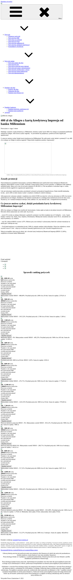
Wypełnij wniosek (6, 293)
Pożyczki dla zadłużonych (16, 43)
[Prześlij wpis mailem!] (5, 268)
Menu (60, 18)
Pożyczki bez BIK (13, 38)
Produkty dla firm (10, 87)
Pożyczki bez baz (13, 64)
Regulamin (4, 550)
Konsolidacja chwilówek (15, 46)
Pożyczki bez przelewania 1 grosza (18, 69)
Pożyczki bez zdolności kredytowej (19, 45)
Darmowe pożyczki (14, 36)
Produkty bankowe (10, 107)
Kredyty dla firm (13, 89)
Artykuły (7, 112)
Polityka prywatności (24, 550)
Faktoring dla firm (13, 91)
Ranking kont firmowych (15, 93)
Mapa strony (34, 550)
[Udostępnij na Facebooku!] (5, 264)
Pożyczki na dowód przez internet (18, 66)
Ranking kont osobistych (15, 111)
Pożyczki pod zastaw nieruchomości (19, 68)
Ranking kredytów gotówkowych (18, 109)
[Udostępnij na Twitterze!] (5, 266)
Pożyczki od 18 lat (13, 41)
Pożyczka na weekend (15, 40)
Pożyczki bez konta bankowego (17, 71)
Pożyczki (7, 34)
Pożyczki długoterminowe (16, 73)
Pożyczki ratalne (9, 61)
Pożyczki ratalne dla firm (15, 63)
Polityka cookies (12, 550)
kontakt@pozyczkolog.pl (20, 540)
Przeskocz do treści (6, 1)
